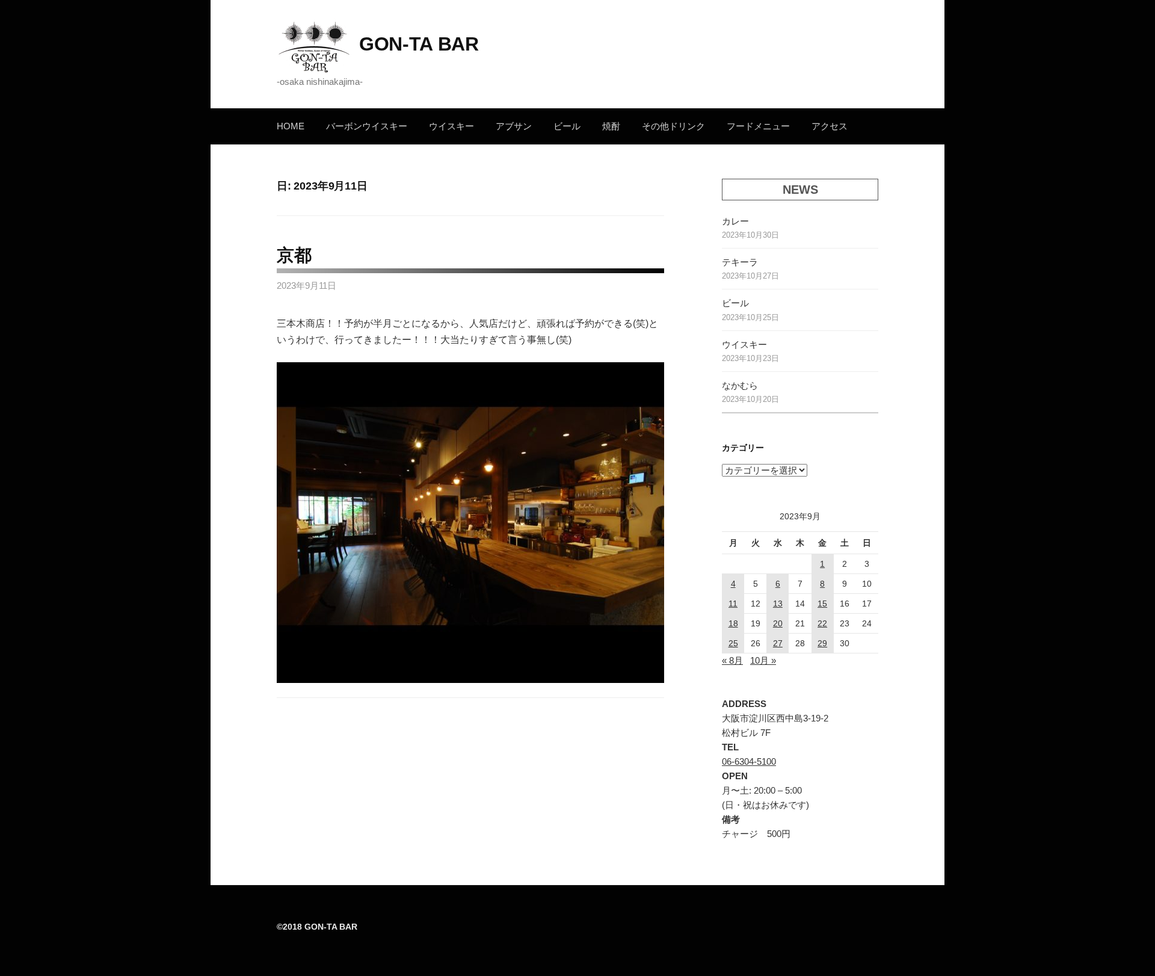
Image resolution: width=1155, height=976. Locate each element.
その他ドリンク (673, 126)
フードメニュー (758, 126)
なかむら (740, 385)
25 (733, 643)
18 (733, 623)
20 (778, 623)
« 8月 (732, 660)
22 (822, 623)
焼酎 (611, 126)
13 (778, 603)
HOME (290, 126)
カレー (735, 221)
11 (733, 603)
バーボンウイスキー (366, 126)
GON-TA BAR (419, 44)
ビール (567, 126)
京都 (294, 255)
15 (822, 603)
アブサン (514, 126)
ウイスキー (451, 126)
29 (822, 643)
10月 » (763, 660)
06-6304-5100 (749, 761)
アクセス (830, 126)
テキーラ (740, 262)
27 (778, 643)
